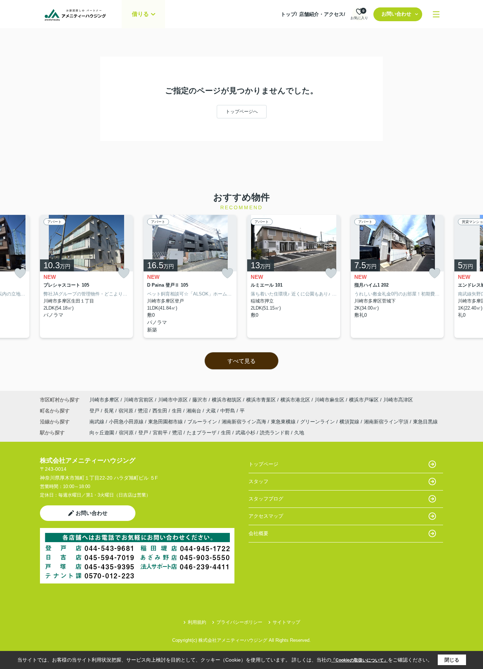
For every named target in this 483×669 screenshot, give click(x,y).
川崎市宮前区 (138, 400)
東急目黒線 (425, 421)
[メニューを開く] (436, 14)
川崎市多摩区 (104, 400)
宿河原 (126, 410)
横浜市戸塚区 (364, 400)
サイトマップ (286, 622)
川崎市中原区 (173, 400)
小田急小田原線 (127, 421)
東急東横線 (284, 421)
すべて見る (241, 361)
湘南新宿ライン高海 (245, 421)
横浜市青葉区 (261, 400)
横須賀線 (350, 421)
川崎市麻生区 (329, 400)
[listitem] (86, 276)
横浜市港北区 (295, 400)
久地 (299, 432)
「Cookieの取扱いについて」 (359, 660)
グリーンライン (318, 421)
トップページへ (242, 111)
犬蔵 (211, 410)
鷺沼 (143, 410)
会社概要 (258, 533)
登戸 (95, 410)
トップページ (263, 464)
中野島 (228, 410)
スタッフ (258, 481)
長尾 (109, 410)
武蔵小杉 (245, 432)
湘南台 (194, 410)
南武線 (97, 421)
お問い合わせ (396, 14)
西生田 (160, 410)
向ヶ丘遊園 (101, 432)
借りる (140, 14)
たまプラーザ (201, 432)
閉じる (451, 660)
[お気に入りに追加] (20, 273)
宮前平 (160, 432)
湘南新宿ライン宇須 (387, 421)
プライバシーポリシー (239, 622)
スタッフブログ (266, 498)
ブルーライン (203, 421)
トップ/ (289, 14)
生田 (177, 410)
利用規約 (197, 622)
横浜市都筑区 (227, 400)
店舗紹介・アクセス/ (322, 14)
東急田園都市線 (166, 421)
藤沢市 (199, 400)
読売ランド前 (275, 432)
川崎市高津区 (398, 400)
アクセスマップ (266, 516)
